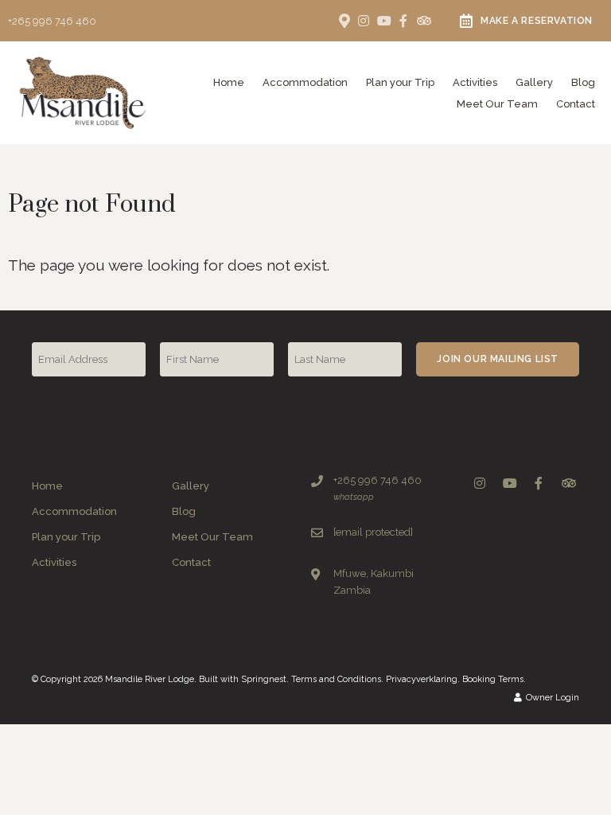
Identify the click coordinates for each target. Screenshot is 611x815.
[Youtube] (383, 20)
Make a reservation (537, 20)
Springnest (263, 679)
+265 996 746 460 (52, 21)
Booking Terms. (494, 679)
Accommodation (305, 82)
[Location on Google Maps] (343, 20)
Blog (583, 82)
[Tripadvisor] (423, 20)
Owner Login (551, 697)
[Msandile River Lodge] (82, 92)
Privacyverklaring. (423, 679)
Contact (575, 104)
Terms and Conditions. (337, 679)
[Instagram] (363, 20)
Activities (475, 82)
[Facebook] (403, 20)
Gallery (534, 82)
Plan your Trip (400, 82)
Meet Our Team (497, 104)
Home (228, 82)
